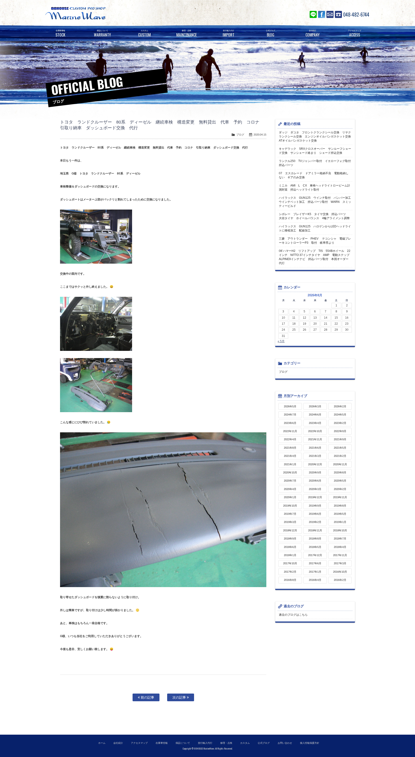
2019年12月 (315, 497)
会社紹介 (118, 743)
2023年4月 (315, 423)
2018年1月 (290, 555)
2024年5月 (340, 414)
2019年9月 (315, 505)
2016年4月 (315, 579)
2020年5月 (340, 480)
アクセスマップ (139, 743)
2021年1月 (290, 464)
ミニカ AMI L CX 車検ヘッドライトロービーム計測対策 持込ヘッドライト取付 (314, 187)
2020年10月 (290, 472)
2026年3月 (315, 406)
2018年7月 (340, 538)
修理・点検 (226, 743)
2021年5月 (340, 447)
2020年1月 (290, 497)
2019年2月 (315, 522)
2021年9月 (340, 439)
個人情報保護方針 (309, 743)
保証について (183, 743)
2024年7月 (290, 414)
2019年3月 (290, 522)
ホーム (101, 743)
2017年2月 (290, 571)
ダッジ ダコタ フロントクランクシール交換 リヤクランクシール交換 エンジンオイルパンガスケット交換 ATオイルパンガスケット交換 (315, 136)
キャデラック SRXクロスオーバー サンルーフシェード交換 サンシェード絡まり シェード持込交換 (315, 151)
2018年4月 (340, 547)
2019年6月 (315, 513)
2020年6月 (315, 480)
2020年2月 (340, 489)
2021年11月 (315, 439)
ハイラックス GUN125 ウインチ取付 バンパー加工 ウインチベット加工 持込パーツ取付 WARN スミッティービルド (315, 202)
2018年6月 (290, 547)
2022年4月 (290, 439)
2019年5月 (340, 513)
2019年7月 (290, 513)
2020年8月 (340, 472)
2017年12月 (315, 555)
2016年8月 (290, 579)
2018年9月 (290, 538)
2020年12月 (315, 464)
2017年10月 (290, 563)
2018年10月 (340, 530)
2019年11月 (340, 497)
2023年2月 (340, 423)
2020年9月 (315, 472)
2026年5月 (290, 406)
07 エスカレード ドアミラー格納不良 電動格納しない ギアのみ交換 (313, 175)
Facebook (321, 14)
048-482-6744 (356, 14)
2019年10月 (290, 505)
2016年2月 (340, 579)
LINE (313, 14)
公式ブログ (264, 743)
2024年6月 (315, 414)
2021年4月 (290, 455)
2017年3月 (340, 563)
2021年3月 (315, 455)
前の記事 (147, 697)
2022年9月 (340, 431)
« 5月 (281, 341)
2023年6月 (290, 423)
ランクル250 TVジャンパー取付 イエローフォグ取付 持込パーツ (315, 163)
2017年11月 (340, 555)
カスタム (245, 743)
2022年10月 (315, 431)
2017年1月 (315, 571)
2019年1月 (340, 522)
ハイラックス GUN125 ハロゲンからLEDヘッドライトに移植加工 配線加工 (315, 228)
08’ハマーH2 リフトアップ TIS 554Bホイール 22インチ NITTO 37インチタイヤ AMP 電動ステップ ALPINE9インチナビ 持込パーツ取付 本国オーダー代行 (315, 257)
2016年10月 (340, 571)
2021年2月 (340, 455)
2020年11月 (340, 464)
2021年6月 (315, 447)
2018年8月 (315, 538)
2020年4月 (290, 489)
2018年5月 (315, 547)
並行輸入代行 (205, 743)
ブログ (240, 134)
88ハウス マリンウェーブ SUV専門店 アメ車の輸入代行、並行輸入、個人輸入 (104, 13)
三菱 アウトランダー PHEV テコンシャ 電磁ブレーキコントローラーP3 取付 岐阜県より (315, 240)
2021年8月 (290, 447)
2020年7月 (290, 480)
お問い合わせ (330, 14)
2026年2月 (340, 406)
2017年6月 (315, 563)
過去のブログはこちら (293, 614)
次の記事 (179, 697)
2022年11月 (290, 431)
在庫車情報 (162, 743)
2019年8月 (340, 505)
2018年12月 (290, 530)
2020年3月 (315, 489)
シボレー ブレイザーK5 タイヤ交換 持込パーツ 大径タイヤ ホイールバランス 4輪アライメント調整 (314, 216)
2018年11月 (315, 530)
